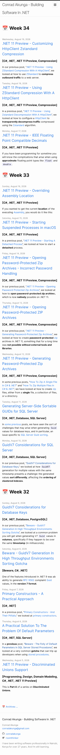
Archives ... (12, 706)
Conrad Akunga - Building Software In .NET (23, 8)
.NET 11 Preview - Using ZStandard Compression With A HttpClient (28, 92)
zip (56, 337)
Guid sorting (41, 434)
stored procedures (38, 654)
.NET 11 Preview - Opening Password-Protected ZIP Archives (24, 312)
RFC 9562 (28, 580)
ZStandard (32, 74)
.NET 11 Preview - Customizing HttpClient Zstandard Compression (27, 48)
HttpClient (40, 118)
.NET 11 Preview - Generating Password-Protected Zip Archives (26, 363)
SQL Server (27, 434)
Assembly (19, 212)
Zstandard (18, 125)
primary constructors (44, 615)
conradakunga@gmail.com (15, 728)
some (8, 424)
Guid (49, 580)
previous (16, 424)
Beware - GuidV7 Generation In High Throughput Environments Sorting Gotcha (27, 529)
